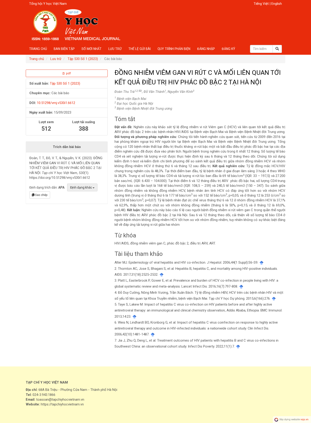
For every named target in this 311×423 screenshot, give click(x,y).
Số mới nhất (92, 49)
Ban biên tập (64, 49)
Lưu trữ (115, 49)
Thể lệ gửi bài (139, 49)
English (276, 4)
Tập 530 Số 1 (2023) (83, 59)
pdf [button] (68, 73)
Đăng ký (228, 49)
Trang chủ (38, 49)
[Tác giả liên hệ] (140, 90)
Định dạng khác (81, 187)
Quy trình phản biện (174, 49)
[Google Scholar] (261, 262)
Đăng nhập (206, 49)
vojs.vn (304, 419)
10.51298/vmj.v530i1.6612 (56, 103)
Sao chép (41, 195)
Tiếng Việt (262, 4)
